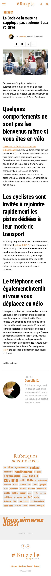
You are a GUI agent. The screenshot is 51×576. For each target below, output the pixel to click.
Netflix (15, 492)
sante (36, 497)
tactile (25, 505)
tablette (18, 505)
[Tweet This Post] (22, 44)
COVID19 (11, 480)
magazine (23, 488)
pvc (25, 497)
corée (24, 475)
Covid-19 (33, 476)
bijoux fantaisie (21, 467)
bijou (10, 467)
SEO (14, 501)
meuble (7, 492)
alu (5, 467)
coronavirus (12, 476)
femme (23, 484)
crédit (22, 480)
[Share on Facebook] (16, 44)
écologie (40, 505)
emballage (7, 484)
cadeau (34, 467)
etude (15, 484)
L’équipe (14, 566)
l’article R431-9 (21, 245)
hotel (6, 488)
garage (35, 484)
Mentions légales (25, 566)
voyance (32, 505)
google (43, 484)
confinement (23, 471)
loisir (5, 350)
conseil (37, 471)
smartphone (23, 501)
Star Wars (8, 505)
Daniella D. (23, 36)
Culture (31, 480)
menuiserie (41, 488)
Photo (36, 493)
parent (23, 492)
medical (31, 488)
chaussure (8, 471)
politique (8, 497)
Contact (37, 566)
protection (18, 497)
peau (30, 493)
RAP (30, 497)
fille (29, 484)
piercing (43, 493)
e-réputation (42, 480)
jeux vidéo (13, 488)
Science (7, 501)
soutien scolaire (37, 501)
